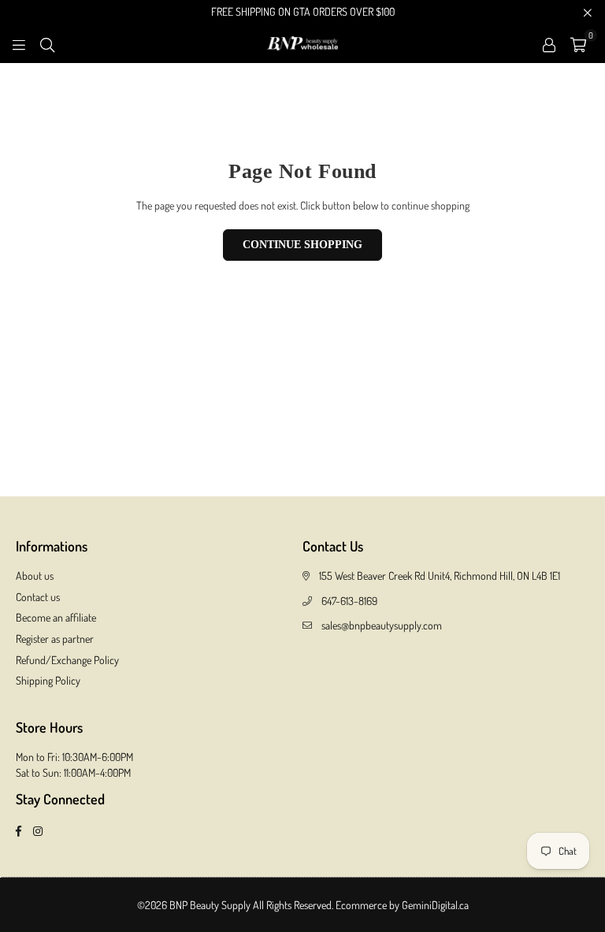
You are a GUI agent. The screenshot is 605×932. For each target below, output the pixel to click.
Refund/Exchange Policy (67, 660)
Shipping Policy (48, 680)
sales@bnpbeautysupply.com (381, 625)
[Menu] (19, 43)
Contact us (38, 596)
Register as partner (55, 638)
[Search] (47, 43)
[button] (578, 43)
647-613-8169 (349, 600)
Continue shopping (302, 245)
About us (35, 575)
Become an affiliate (56, 617)
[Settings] (549, 43)
